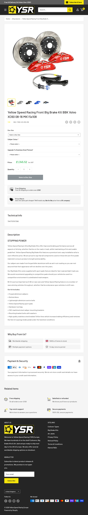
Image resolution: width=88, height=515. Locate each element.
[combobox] (44, 135)
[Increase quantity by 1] (29, 169)
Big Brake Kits (53, 430)
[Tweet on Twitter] (74, 122)
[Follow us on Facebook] (5, 500)
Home (8, 19)
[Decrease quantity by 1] (18, 169)
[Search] (70, 9)
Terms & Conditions (55, 444)
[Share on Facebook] (66, 122)
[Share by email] (78, 122)
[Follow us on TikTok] (18, 500)
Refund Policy (53, 441)
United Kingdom (10, 491)
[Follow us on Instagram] (9, 500)
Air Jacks (51, 434)
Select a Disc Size (25, 177)
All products (16, 19)
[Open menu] (5, 10)
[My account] (78, 10)
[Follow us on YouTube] (13, 500)
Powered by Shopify (11, 510)
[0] (82, 9)
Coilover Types (53, 427)
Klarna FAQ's (52, 448)
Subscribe (11, 481)
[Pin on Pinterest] (70, 122)
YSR (9, 122)
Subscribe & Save (75, 2)
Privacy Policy (53, 437)
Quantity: (11, 169)
